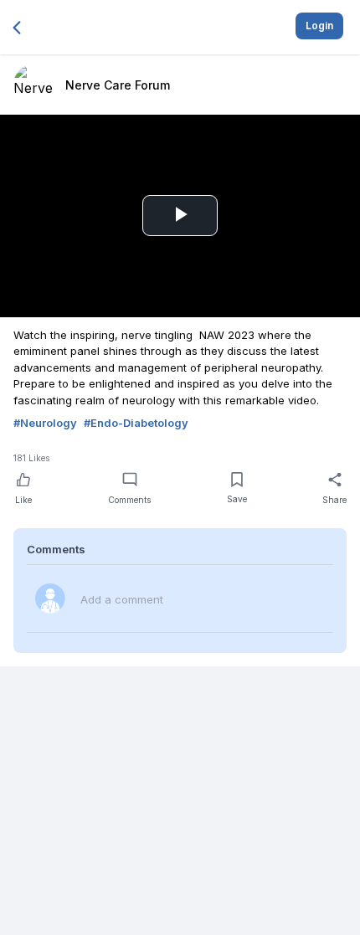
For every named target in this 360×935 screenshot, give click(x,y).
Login (319, 25)
